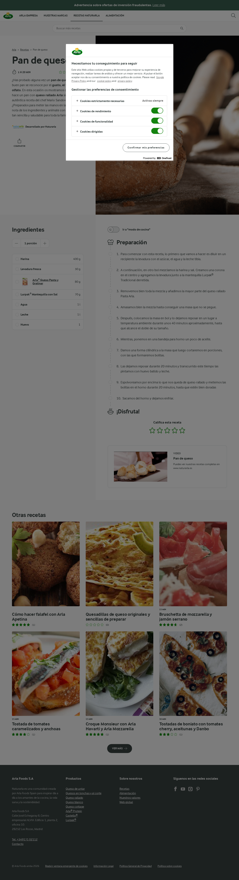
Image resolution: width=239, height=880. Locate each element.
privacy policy (125, 80)
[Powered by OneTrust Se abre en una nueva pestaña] (157, 158)
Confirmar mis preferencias (146, 147)
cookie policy (104, 80)
